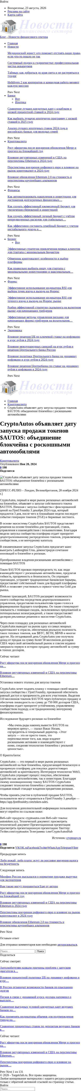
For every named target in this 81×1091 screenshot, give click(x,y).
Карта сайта (15, 14)
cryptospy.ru (73, 837)
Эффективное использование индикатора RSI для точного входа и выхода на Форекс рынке (40, 299)
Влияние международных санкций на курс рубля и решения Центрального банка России (40, 348)
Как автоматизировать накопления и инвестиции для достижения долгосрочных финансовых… (42, 198)
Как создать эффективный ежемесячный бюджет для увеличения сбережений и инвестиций (41, 208)
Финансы (14, 190)
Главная (13, 43)
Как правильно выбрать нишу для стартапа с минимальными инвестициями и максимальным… (40, 270)
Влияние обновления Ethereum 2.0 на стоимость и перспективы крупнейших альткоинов (40, 178)
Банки (11, 95)
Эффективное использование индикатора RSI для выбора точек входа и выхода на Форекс (40, 289)
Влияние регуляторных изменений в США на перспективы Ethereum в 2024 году (37, 159)
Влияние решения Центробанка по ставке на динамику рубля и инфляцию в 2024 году (43, 367)
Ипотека (20, 102)
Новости (13, 46)
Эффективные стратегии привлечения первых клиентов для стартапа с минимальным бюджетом (44, 250)
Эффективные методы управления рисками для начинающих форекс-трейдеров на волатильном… (40, 319)
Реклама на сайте (19, 11)
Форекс (12, 281)
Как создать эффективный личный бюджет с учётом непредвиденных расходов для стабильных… (41, 218)
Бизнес (12, 239)
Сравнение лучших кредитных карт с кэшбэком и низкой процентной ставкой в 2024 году (40, 110)
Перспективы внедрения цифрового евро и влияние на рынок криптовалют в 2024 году (43, 169)
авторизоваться (67, 944)
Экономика (15, 330)
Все (17, 98)
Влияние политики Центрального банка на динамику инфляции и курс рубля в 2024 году (42, 358)
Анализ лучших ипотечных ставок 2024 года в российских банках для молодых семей (38, 130)
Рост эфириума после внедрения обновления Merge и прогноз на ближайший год (42, 149)
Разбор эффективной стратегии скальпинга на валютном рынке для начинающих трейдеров (44, 309)
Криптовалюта (17, 141)
